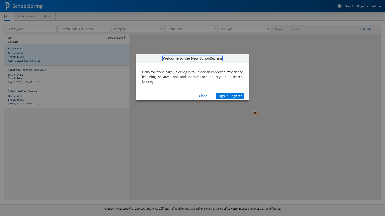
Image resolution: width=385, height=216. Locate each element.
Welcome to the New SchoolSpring (192, 58)
